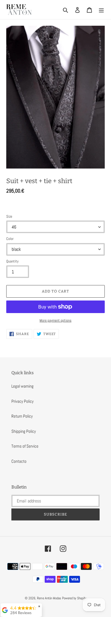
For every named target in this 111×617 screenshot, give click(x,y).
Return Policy (22, 416)
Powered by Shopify (74, 598)
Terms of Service (24, 446)
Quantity (12, 261)
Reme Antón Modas (49, 598)
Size (9, 216)
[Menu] (101, 9)
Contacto (18, 461)
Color (10, 238)
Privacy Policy (22, 401)
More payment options (55, 320)
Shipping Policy (23, 431)
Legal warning (22, 386)
